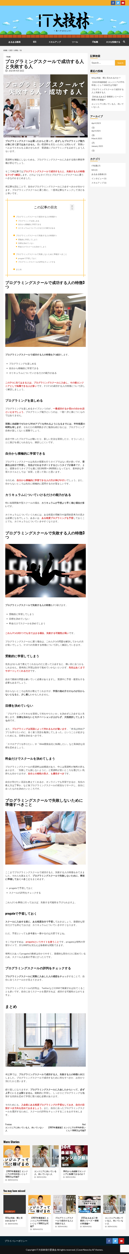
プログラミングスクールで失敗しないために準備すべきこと (41, 254)
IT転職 (95, 41)
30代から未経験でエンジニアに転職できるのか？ (74, 1172)
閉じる (72, 207)
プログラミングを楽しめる (28, 221)
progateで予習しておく (27, 258)
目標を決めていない (26, 243)
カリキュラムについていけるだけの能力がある (36, 228)
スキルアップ (55, 41)
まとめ (19, 269)
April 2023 (96, 123)
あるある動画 (14, 41)
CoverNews (83, 1249)
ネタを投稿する (113, 41)
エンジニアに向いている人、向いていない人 (24, 1127)
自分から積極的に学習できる (29, 224)
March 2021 (96, 138)
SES (34, 41)
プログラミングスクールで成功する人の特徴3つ (36, 217)
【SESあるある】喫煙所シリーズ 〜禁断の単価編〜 (107, 98)
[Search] (124, 41)
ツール (75, 41)
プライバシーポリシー (16, 1240)
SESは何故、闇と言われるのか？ (106, 78)
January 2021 (97, 146)
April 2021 (96, 131)
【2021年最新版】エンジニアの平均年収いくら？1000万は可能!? (66, 1127)
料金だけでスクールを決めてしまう (32, 247)
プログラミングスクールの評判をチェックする (36, 262)
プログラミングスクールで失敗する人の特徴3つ (36, 235)
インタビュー (97, 178)
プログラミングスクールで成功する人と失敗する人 (107, 90)
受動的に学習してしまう (28, 240)
